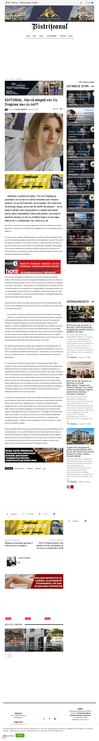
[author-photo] (68, 357)
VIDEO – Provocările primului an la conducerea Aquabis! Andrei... (79, 168)
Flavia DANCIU (75, 208)
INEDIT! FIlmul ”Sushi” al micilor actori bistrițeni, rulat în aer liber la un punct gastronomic (53, 645)
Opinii (13, 79)
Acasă (7, 79)
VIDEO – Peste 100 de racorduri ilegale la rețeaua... (79, 134)
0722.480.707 (18, 717)
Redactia (73, 357)
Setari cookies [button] (9, 735)
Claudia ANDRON (21, 109)
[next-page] (10, 655)
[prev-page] (6, 655)
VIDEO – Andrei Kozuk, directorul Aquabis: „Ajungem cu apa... (80, 186)
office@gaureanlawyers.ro (80, 719)
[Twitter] (89, 2)
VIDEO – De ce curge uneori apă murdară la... (80, 152)
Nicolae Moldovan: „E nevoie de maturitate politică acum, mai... (79, 202)
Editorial (19, 79)
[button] (81, 2)
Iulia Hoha (73, 105)
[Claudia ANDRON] (7, 109)
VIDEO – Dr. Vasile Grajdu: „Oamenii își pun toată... (80, 256)
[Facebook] (86, 2)
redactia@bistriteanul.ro (18, 715)
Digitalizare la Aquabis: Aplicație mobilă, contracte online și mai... (80, 116)
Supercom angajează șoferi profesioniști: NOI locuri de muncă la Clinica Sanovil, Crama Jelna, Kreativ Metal (80, 451)
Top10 (8, 618)
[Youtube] (92, 2)
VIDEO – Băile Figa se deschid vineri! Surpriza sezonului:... (80, 219)
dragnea (30, 468)
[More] (54, 514)
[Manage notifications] (4, 737)
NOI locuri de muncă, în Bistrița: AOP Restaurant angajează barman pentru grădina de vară (80, 328)
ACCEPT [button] (20, 735)
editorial (38, 468)
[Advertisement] (49, 57)
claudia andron (19, 468)
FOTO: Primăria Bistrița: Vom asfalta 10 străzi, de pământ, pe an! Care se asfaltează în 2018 (49, 545)
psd (44, 468)
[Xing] (19, 562)
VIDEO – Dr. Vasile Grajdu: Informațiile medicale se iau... (78, 238)
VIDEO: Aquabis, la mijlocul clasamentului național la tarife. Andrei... (79, 98)
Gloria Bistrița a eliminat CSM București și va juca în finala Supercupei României (14, 644)
